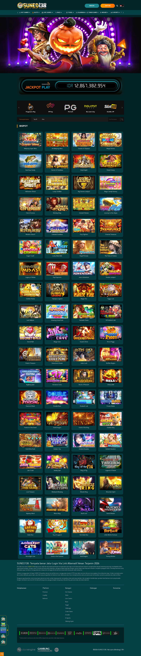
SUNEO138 (31, 566)
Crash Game (93, 12)
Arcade (104, 12)
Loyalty (45, 595)
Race (58, 12)
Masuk (91, 5)
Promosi (45, 592)
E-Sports (115, 12)
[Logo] (32, 5)
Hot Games (25, 12)
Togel (70, 12)
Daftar (107, 5)
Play (46, 87)
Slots (36, 12)
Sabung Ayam (69, 621)
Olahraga (81, 12)
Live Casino (47, 12)
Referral (45, 598)
